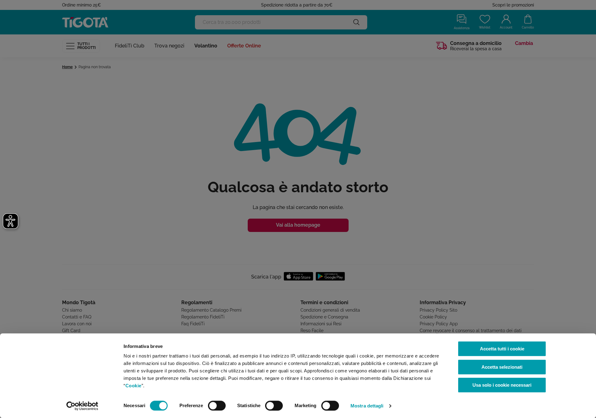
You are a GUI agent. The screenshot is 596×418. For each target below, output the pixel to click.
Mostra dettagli (367, 405)
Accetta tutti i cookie (502, 348)
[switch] (217, 406)
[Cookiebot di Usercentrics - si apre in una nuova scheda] (82, 406)
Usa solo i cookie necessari (501, 385)
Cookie (133, 385)
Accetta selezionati (501, 367)
